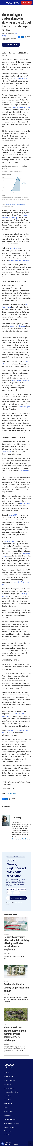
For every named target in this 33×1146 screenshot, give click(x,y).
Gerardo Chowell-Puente (20, 380)
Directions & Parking (9, 1127)
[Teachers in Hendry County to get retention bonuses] (15, 971)
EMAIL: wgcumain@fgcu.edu (12, 1123)
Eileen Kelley (7, 953)
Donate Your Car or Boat (11, 1092)
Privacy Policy (8, 1115)
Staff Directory (8, 1103)
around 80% (13, 515)
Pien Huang (16, 818)
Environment (7, 1025)
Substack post (23, 470)
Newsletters (7, 1135)
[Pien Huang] (6, 820)
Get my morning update (18, 898)
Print (29, 36)
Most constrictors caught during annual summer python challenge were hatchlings (15, 1034)
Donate (27, 3)
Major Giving (7, 1084)
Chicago (22, 326)
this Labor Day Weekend (21, 107)
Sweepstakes (8, 1096)
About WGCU (7, 1100)
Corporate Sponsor (9, 1088)
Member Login (8, 1131)
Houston (12, 326)
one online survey (10, 541)
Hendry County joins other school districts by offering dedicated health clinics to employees (16, 943)
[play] (3, 1144)
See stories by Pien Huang (21, 839)
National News (12, 793)
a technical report (24, 407)
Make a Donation (8, 1076)
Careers (6, 1107)
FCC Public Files (8, 1111)
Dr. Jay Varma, (25, 503)
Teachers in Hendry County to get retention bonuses (16, 987)
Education (6, 934)
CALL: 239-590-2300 (9, 1119)
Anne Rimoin (14, 248)
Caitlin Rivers (6, 451)
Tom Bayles (6, 1044)
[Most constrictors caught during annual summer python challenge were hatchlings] (15, 1014)
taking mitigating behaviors (19, 260)
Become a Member (9, 1080)
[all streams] (30, 1143)
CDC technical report (19, 78)
